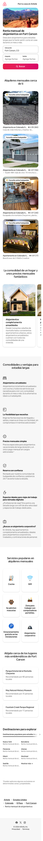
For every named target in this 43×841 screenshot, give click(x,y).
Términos (25, 829)
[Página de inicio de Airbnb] (4, 4)
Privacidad (16, 829)
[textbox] (12, 59)
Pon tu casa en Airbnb (27, 4)
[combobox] (20, 50)
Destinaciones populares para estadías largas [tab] (20, 734)
